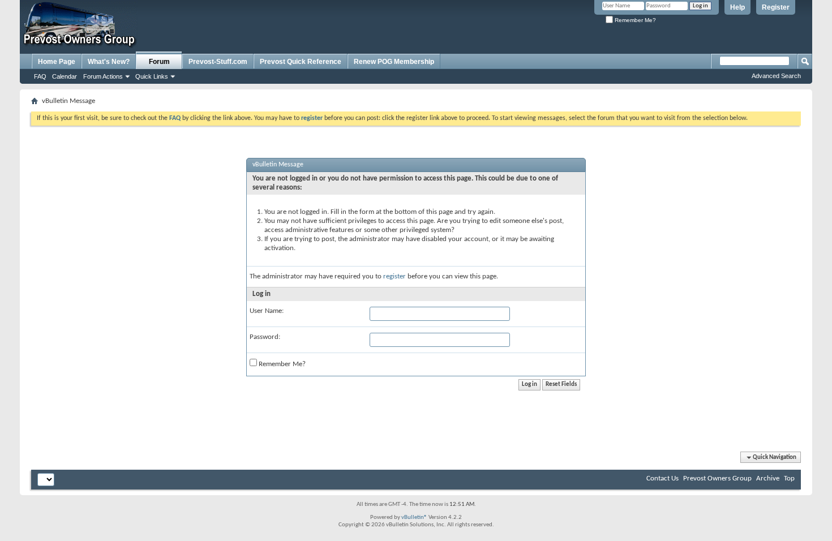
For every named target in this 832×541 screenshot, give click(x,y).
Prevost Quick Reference (300, 62)
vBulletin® (414, 517)
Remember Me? (634, 20)
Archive (767, 478)
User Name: (267, 311)
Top (789, 478)
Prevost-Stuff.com (217, 62)
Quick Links (151, 76)
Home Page (56, 62)
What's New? (109, 62)
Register (776, 7)
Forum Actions (103, 76)
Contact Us (662, 478)
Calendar (64, 76)
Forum (159, 62)
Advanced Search (776, 75)
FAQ (40, 76)
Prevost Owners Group (717, 478)
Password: (265, 337)
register (394, 276)
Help (737, 7)
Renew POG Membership (394, 62)
